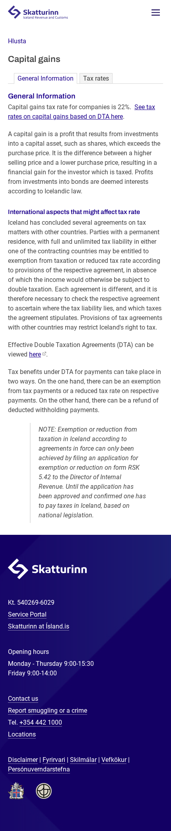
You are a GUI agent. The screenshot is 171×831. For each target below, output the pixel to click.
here (35, 354)
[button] (17, 41)
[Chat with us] (139, 799)
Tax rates (96, 78)
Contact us (23, 698)
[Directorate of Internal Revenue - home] (41, 11)
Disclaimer (23, 760)
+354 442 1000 (40, 722)
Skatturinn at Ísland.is (38, 626)
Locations (22, 734)
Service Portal (27, 614)
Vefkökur (113, 760)
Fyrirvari (54, 760)
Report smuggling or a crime (47, 710)
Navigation (155, 12)
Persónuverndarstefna (39, 769)
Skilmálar (83, 760)
